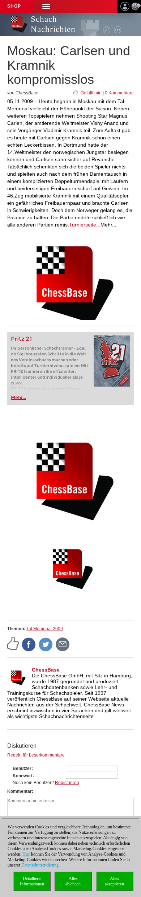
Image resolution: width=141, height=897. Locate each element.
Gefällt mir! (91, 92)
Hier (26, 854)
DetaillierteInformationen (32, 881)
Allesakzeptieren (114, 881)
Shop (14, 6)
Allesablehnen (73, 881)
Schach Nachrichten (53, 24)
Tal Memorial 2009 (44, 628)
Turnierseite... (85, 225)
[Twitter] (46, 644)
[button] (46, 6)
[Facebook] (29, 644)
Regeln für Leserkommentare (36, 755)
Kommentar (19, 791)
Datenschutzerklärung (40, 865)
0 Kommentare (119, 92)
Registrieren (67, 782)
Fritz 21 (21, 338)
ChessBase (46, 670)
